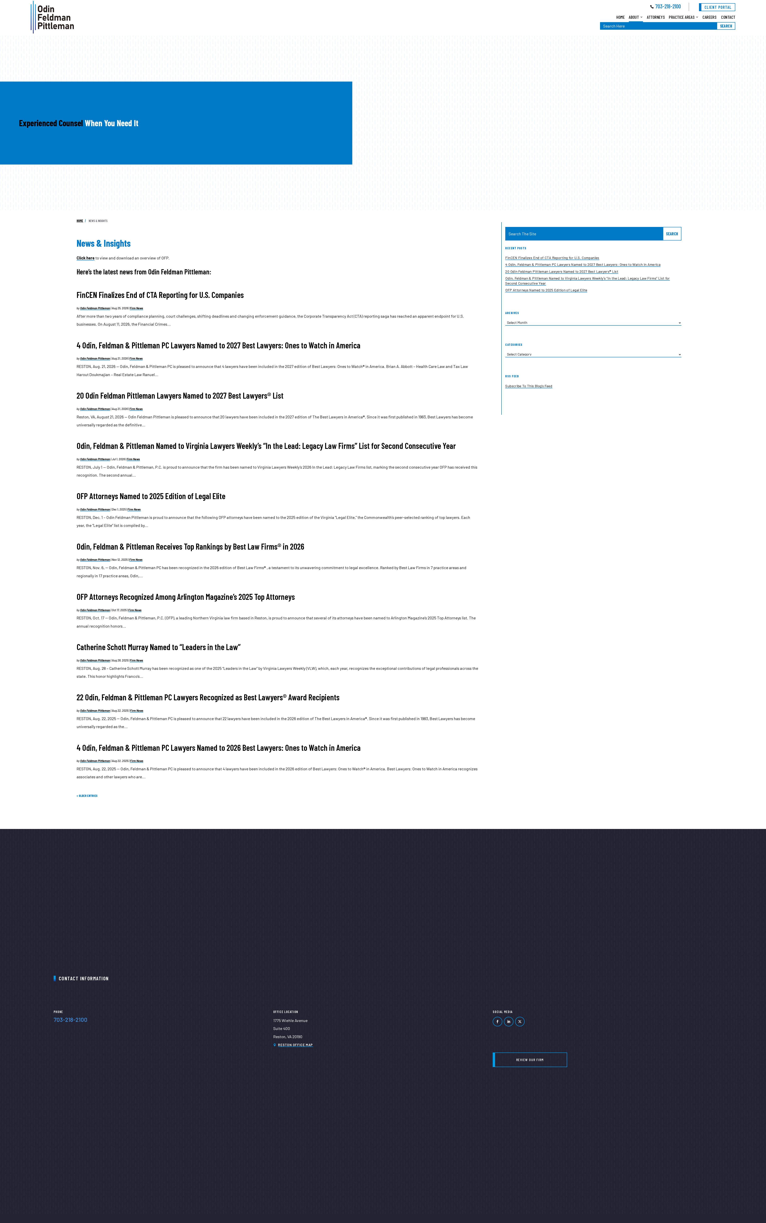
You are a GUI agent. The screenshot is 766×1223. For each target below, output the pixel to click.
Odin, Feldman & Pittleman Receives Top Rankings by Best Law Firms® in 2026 (190, 546)
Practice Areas (682, 17)
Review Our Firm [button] (530, 1059)
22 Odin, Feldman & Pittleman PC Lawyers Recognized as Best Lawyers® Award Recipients (208, 697)
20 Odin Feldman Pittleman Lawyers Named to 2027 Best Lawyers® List (180, 395)
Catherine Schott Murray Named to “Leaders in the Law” (159, 647)
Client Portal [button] (718, 7)
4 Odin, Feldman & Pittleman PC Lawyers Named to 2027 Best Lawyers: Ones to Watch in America (218, 345)
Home (620, 17)
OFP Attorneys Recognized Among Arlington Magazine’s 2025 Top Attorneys (186, 596)
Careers (710, 17)
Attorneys (656, 17)
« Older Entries (87, 795)
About (634, 17)
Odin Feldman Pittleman (95, 308)
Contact (728, 17)
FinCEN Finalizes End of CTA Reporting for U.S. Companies (160, 295)
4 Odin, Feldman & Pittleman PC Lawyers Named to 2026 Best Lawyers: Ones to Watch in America (219, 747)
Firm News (136, 308)
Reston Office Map (295, 1045)
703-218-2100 (668, 6)
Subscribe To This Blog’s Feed (528, 386)
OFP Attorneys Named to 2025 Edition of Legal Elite (151, 496)
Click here (86, 257)
